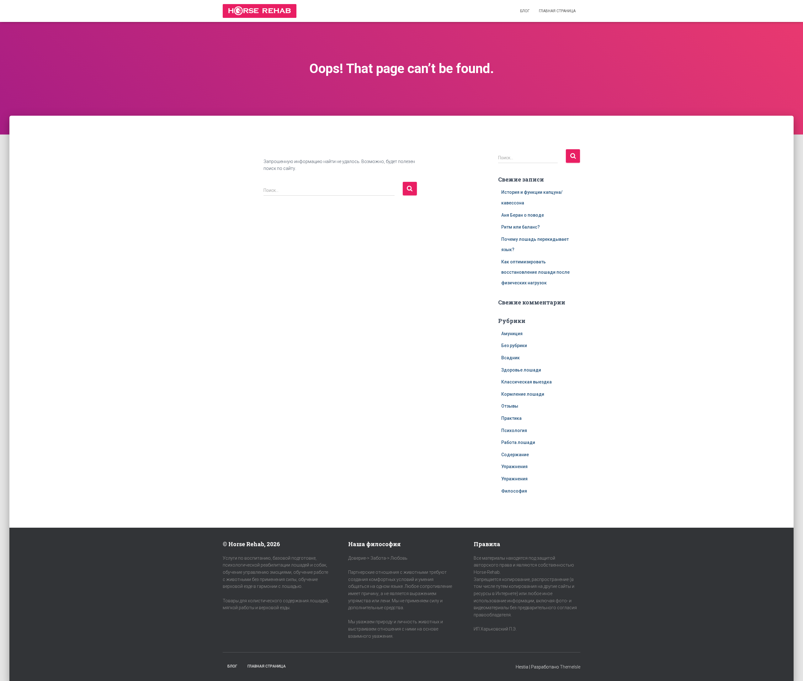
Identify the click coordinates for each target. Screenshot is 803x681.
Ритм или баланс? (520, 227)
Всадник (510, 357)
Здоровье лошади (521, 369)
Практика (511, 418)
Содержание (515, 454)
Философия (514, 491)
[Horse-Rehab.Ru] (259, 11)
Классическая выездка (526, 381)
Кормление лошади (522, 394)
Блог (524, 11)
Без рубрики (514, 345)
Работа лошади (518, 442)
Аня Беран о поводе (522, 215)
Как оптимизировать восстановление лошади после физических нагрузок (535, 272)
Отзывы (509, 406)
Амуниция (512, 333)
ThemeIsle (570, 666)
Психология (514, 430)
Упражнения (514, 466)
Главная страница (557, 11)
